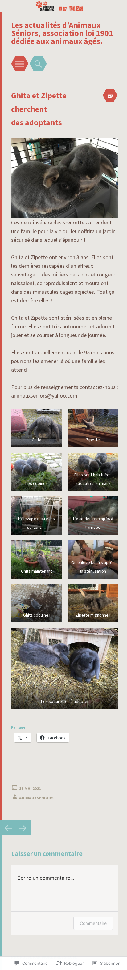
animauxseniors (36, 798)
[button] (36, 428)
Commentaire (93, 923)
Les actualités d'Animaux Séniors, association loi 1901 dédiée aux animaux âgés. (62, 33)
